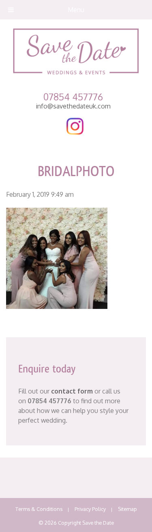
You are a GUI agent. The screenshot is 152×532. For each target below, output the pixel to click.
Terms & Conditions (38, 509)
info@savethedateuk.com (73, 106)
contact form (72, 391)
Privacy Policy (90, 509)
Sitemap (127, 509)
